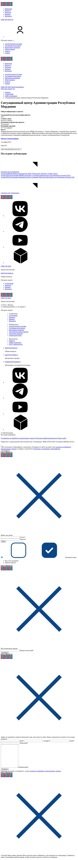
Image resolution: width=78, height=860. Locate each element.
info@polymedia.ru (17, 87)
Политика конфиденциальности (46, 438)
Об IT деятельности (16, 344)
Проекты (8, 12)
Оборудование (10, 49)
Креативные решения (12, 47)
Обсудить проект (7, 89)
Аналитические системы (13, 44)
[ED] (20, 263)
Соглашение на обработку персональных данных (18, 438)
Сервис (7, 53)
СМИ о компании (15, 342)
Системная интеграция (13, 46)
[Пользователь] (20, 37)
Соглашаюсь (5, 451)
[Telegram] (20, 231)
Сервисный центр (15, 335)
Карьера (7, 14)
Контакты (8, 16)
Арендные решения (16, 333)
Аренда (7, 51)
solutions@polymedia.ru (13, 362)
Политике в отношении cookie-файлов (46, 449)
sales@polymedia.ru (11, 355)
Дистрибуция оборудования (18, 332)
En (12, 19)
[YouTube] (20, 247)
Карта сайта (62, 438)
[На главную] (6, 5)
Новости (8, 11)
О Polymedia (9, 283)
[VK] (20, 216)
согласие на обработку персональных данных (45, 771)
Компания (8, 9)
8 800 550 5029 (6, 19)
